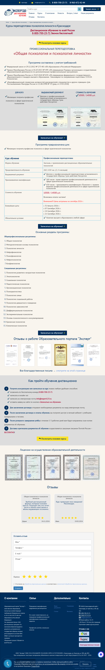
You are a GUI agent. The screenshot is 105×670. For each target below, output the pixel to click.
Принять (85, 664)
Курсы (40, 13)
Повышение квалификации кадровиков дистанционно (38, 607)
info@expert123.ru (40, 2)
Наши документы (87, 13)
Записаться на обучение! (52, 137)
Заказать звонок (91, 9)
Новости (61, 13)
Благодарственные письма (89, 645)
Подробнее (35, 666)
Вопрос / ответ (72, 13)
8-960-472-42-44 (77, 2)
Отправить (18, 588)
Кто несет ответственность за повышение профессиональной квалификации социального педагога (39, 618)
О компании (49, 13)
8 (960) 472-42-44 (85, 615)
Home (7, 22)
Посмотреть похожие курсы (53, 43)
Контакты (41, 17)
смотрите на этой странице (70, 370)
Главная (31, 13)
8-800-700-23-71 (59, 2)
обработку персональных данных (35, 584)
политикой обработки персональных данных (72, 584)
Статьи (56, 611)
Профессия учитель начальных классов (39, 629)
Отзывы (31, 17)
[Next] (96, 355)
